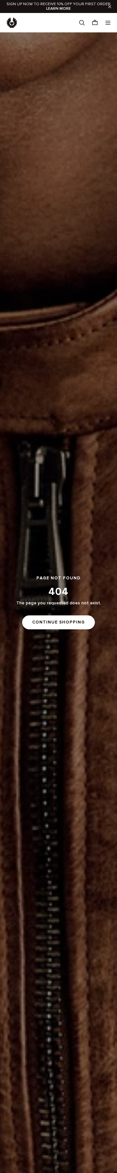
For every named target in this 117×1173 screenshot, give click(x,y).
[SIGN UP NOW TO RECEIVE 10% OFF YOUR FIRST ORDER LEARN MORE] (58, 6)
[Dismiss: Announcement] (109, 6)
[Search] (81, 22)
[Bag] (94, 22)
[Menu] (107, 22)
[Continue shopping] (58, 603)
